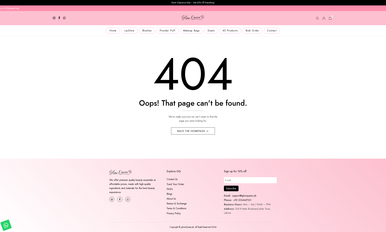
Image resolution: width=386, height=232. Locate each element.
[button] (330, 19)
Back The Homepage (191, 131)
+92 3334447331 (242, 200)
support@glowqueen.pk (243, 195)
